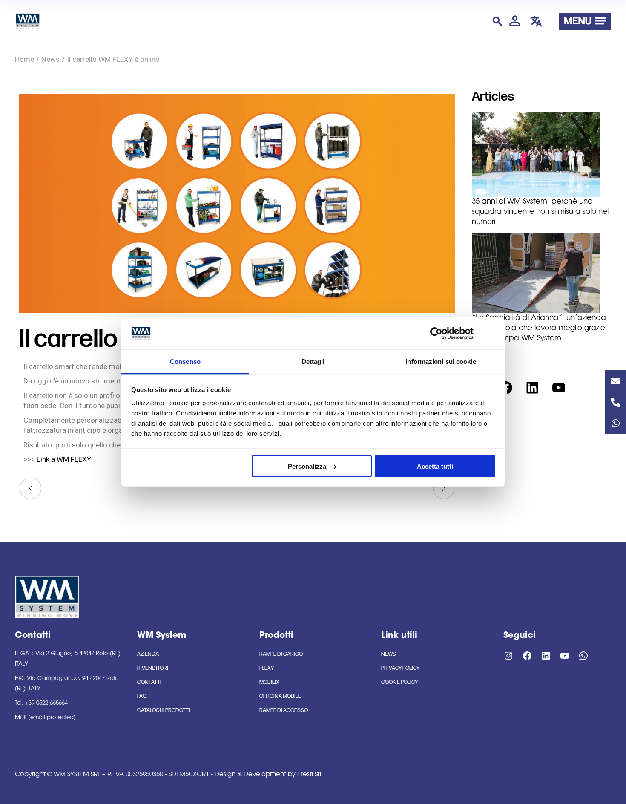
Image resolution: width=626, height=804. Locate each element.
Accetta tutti (435, 466)
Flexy (266, 668)
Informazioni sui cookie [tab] (440, 361)
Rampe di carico (281, 654)
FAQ (141, 696)
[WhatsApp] (583, 656)
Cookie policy (399, 682)
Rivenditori (152, 668)
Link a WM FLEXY (64, 459)
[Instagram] (508, 656)
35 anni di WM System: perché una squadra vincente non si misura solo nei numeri (540, 212)
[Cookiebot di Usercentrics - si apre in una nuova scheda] (436, 333)
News (50, 59)
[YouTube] (558, 387)
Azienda (148, 654)
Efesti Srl (309, 775)
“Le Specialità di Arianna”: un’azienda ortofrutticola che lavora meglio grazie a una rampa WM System (539, 328)
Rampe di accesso (283, 710)
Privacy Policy (400, 668)
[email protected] (52, 717)
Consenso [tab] (185, 361)
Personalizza (307, 466)
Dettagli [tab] (313, 361)
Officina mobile (280, 696)
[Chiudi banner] (492, 333)
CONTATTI (149, 682)
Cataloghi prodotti (163, 710)
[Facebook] (506, 387)
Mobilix (269, 682)
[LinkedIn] (532, 387)
